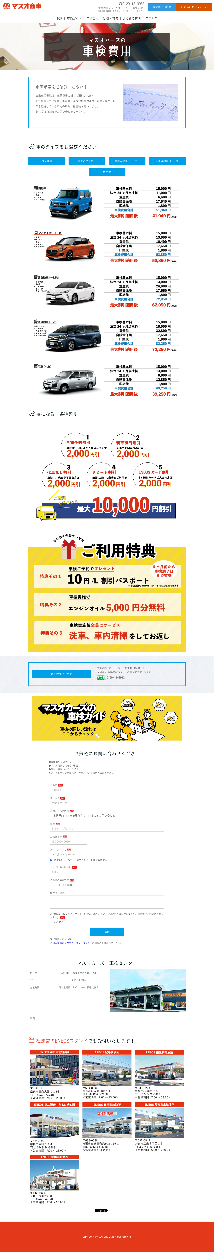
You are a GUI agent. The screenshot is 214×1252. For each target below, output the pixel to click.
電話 (69, 884)
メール (57, 884)
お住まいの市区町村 (60, 867)
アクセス (151, 18)
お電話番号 (56, 837)
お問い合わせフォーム (194, 7)
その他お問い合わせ (103, 815)
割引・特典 (110, 18)
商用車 (107, 172)
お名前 (53, 785)
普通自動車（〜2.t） (167, 161)
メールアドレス (58, 850)
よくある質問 (132, 18)
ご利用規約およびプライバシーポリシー (71, 943)
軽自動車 (46, 161)
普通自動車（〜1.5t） (127, 161)
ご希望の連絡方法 (59, 880)
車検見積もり (78, 815)
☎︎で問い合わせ (162, 7)
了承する (58, 922)
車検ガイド (74, 18)
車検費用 (92, 18)
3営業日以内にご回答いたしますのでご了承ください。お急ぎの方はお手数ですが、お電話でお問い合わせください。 (106, 916)
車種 (52, 824)
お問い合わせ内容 (59, 811)
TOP (59, 18)
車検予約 (58, 815)
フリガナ (55, 798)
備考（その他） (58, 893)
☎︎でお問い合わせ (61, 674)
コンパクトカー (87, 161)
